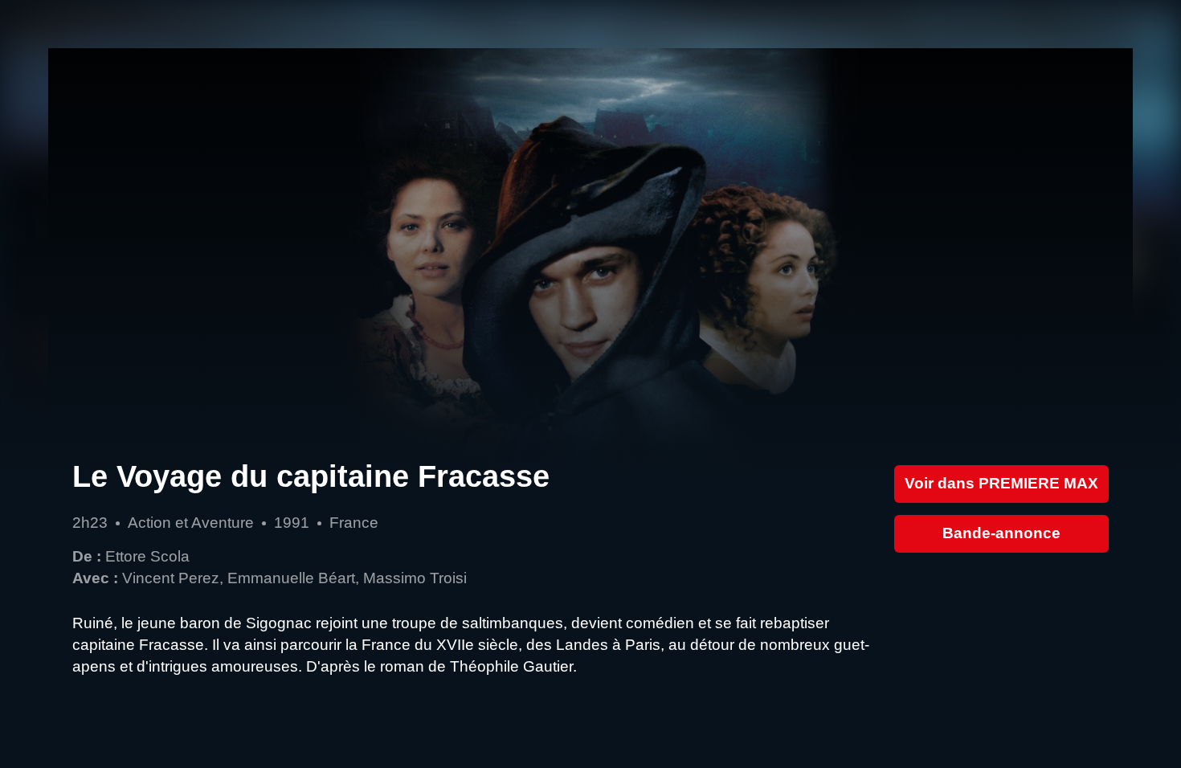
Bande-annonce (1001, 533)
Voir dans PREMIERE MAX (1001, 483)
